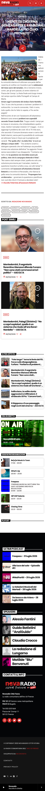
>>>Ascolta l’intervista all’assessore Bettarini (18, 183)
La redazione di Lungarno (24, 651)
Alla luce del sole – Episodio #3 (26, 567)
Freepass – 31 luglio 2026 (24, 556)
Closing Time (16, 507)
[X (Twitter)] (8, 776)
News (22, 16)
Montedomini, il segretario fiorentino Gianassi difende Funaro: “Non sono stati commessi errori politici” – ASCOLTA (22, 268)
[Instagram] (4, 720)
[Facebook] (17, 776)
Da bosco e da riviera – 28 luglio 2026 (25, 599)
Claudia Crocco (24, 640)
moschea (6, 211)
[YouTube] (5, 776)
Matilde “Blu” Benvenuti (22, 661)
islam (34, 208)
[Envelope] (19, 720)
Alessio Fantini (23, 619)
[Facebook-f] (9, 720)
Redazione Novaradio (22, 201)
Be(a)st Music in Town (20, 460)
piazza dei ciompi (20, 211)
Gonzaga (25, 208)
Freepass (15, 482)
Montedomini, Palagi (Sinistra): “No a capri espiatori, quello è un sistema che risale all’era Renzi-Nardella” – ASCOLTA (22, 325)
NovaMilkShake (11, 439)
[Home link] (10, 3)
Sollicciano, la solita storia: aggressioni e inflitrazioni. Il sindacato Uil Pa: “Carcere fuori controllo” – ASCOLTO (26, 395)
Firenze (5, 208)
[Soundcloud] (11, 776)
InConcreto (21, 754)
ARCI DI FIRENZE (33, 748)
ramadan (6, 215)
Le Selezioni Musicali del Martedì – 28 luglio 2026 (24, 588)
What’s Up (15, 471)
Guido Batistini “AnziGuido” (24, 629)
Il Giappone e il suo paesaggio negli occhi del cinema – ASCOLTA (27, 404)
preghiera (34, 211)
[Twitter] (14, 720)
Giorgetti (15, 208)
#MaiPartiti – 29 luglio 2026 (26, 577)
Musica (6, 432)
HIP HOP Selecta (17, 496)
